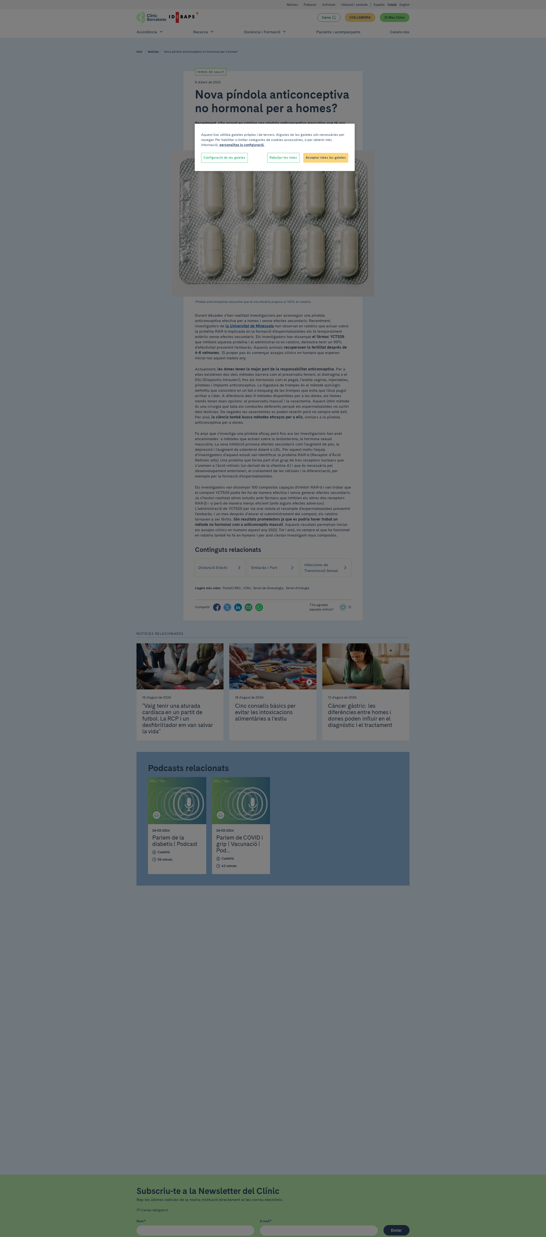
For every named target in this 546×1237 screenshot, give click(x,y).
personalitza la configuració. (241, 145)
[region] (275, 147)
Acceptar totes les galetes (326, 157)
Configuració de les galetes (224, 157)
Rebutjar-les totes (283, 157)
